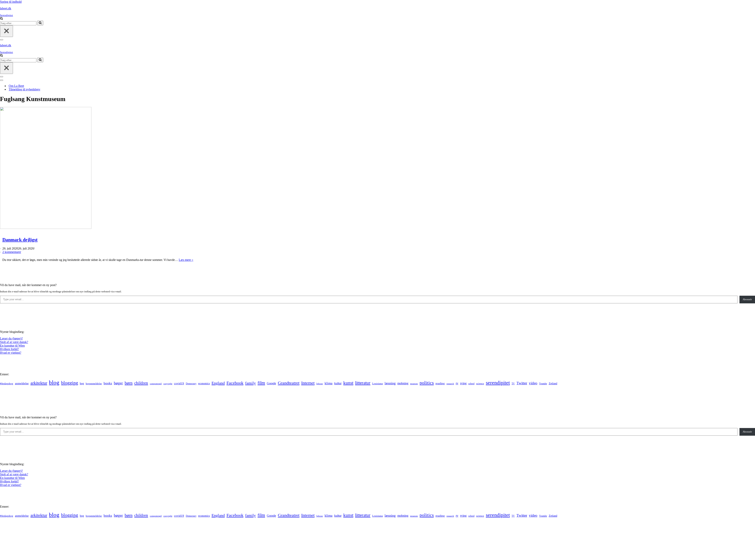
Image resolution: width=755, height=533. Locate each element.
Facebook (234, 382)
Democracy (191, 383)
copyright (167, 384)
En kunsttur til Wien (12, 345)
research (450, 383)
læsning (390, 383)
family (250, 383)
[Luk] (6, 31)
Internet (308, 383)
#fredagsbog (6, 383)
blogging (69, 382)
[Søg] (1, 18)
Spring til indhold (11, 1)
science (480, 383)
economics (204, 383)
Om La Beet (16, 85)
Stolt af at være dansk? (14, 342)
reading (440, 383)
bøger (118, 383)
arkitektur (38, 383)
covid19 (179, 383)
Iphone (319, 384)
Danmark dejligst (20, 239)
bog (82, 383)
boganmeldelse (94, 383)
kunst (348, 382)
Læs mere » (186, 259)
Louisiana (377, 383)
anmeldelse (22, 383)
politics (427, 382)
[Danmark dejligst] (45, 227)
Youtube (543, 383)
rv (457, 383)
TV (513, 383)
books (108, 383)
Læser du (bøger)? (11, 338)
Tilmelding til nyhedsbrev (24, 89)
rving (463, 383)
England (218, 383)
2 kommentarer (11, 252)
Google (271, 383)
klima (328, 383)
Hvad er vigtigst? (10, 352)
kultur (338, 383)
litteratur (362, 382)
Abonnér (747, 299)
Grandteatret (288, 382)
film (261, 382)
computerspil (156, 384)
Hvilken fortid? (9, 349)
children (141, 383)
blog (54, 382)
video (533, 383)
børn (129, 382)
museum (414, 383)
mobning (402, 383)
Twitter (522, 383)
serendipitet (498, 383)
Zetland (553, 383)
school (471, 383)
